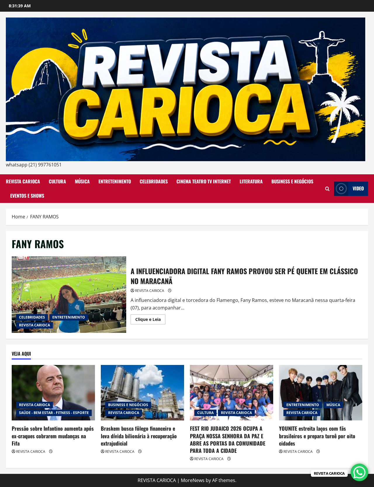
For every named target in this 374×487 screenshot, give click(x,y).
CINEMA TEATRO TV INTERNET (203, 181)
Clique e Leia (150, 320)
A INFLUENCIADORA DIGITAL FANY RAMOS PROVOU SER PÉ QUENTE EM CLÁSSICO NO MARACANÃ (69, 294)
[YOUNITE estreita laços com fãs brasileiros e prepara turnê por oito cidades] (320, 392)
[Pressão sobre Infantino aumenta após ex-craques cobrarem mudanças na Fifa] (53, 392)
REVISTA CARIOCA (23, 181)
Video (358, 188)
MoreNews (193, 480)
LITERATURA (251, 181)
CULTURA (57, 181)
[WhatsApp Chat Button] (359, 472)
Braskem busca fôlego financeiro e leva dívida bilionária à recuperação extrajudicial (139, 436)
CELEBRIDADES (154, 181)
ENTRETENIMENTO (114, 181)
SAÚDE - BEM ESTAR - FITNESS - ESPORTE (54, 412)
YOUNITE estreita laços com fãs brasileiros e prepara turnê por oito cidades (317, 436)
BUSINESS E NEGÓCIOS (292, 181)
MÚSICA (82, 181)
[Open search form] (327, 188)
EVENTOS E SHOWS (27, 195)
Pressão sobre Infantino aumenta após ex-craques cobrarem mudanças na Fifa (53, 436)
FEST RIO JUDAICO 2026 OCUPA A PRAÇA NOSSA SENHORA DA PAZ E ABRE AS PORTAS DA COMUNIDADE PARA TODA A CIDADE (227, 439)
